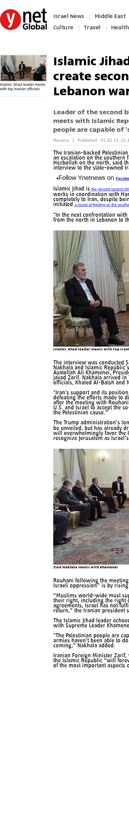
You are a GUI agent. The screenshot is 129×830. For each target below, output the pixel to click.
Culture (63, 27)
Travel (92, 27)
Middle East (110, 16)
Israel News (68, 16)
